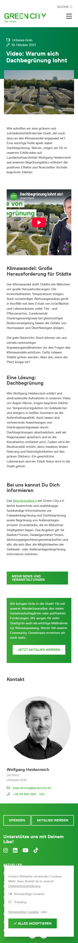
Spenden (17, 820)
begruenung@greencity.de (32, 788)
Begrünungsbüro (25, 501)
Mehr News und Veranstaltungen (28, 578)
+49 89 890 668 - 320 (29, 794)
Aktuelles (12, 865)
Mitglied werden (52, 820)
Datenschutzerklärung (24, 886)
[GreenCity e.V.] (25, 17)
